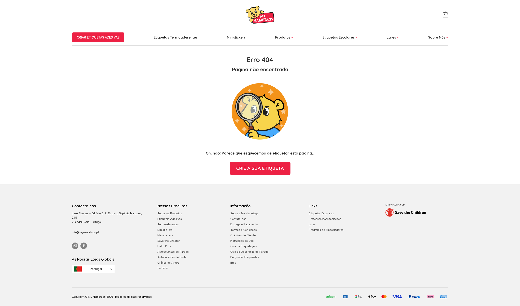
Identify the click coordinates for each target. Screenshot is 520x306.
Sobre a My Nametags (244, 213)
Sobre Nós (436, 37)
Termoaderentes (168, 224)
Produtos (282, 37)
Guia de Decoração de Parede (249, 252)
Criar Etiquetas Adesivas (98, 37)
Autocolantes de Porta (171, 257)
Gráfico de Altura (168, 263)
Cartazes (163, 268)
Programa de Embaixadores (326, 230)
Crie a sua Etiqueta (260, 168)
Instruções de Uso (242, 241)
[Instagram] (75, 246)
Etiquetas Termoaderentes (175, 37)
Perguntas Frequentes (244, 257)
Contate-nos (238, 219)
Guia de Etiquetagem (243, 246)
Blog (233, 263)
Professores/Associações (325, 219)
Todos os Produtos (169, 213)
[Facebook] (83, 246)
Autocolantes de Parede (173, 252)
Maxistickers (165, 235)
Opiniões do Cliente (243, 235)
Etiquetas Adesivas (169, 219)
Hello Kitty (164, 246)
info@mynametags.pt (85, 232)
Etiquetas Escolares (338, 37)
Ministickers (236, 37)
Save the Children (168, 241)
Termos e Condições (243, 230)
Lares (391, 37)
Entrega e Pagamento (244, 224)
